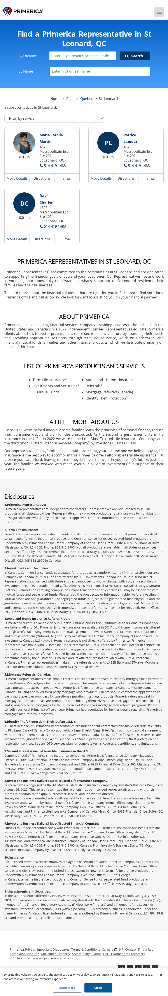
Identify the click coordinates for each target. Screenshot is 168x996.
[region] (84, 982)
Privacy (30, 949)
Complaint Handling (24, 954)
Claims (96, 954)
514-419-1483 (55, 165)
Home (55, 98)
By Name (25, 71)
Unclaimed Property (55, 954)
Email (67, 178)
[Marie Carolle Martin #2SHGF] (24, 143)
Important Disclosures (53, 949)
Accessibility (81, 954)
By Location (27, 55)
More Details (17, 178)
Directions (42, 178)
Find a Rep (146, 949)
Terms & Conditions (85, 949)
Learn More (67, 988)
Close (98, 988)
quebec (86, 98)
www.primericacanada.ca (54, 958)
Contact (130, 949)
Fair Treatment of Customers (124, 954)
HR (121, 949)
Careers (108, 949)
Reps (70, 98)
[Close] (161, 975)
